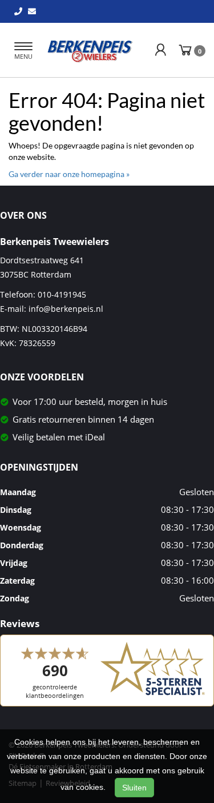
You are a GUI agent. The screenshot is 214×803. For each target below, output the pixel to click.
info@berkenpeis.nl (66, 308)
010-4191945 (62, 294)
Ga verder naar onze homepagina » (69, 174)
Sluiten (134, 787)
